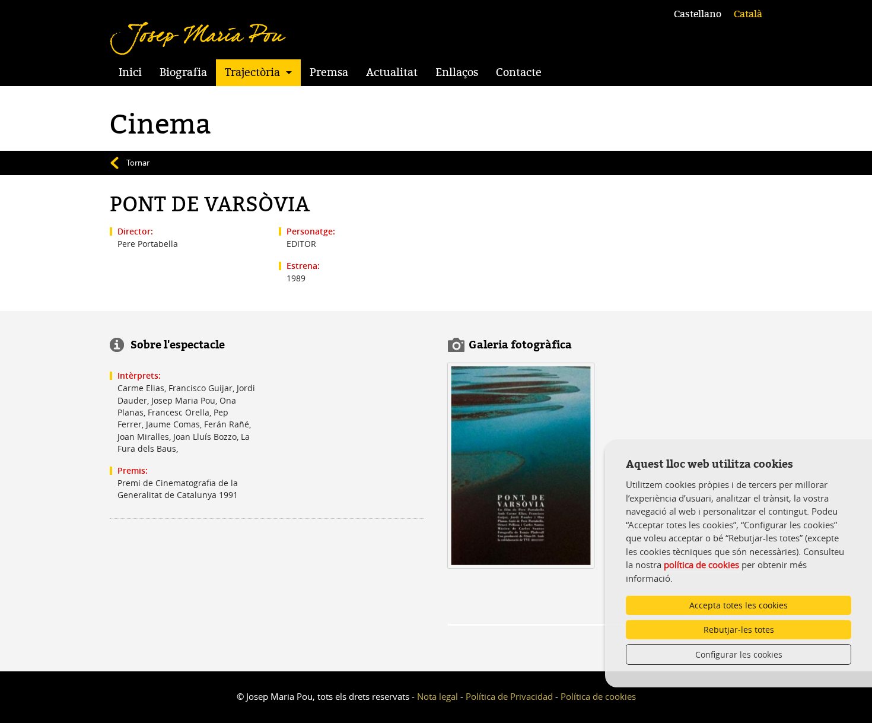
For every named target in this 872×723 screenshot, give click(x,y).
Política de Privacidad (509, 696)
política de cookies (701, 564)
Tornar (137, 162)
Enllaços (456, 72)
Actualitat (392, 72)
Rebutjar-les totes (739, 629)
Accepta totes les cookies (738, 605)
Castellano (697, 14)
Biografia (183, 72)
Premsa (329, 72)
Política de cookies (598, 696)
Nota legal (437, 696)
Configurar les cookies (738, 654)
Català (748, 14)
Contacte (519, 72)
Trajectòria (252, 72)
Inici (130, 72)
